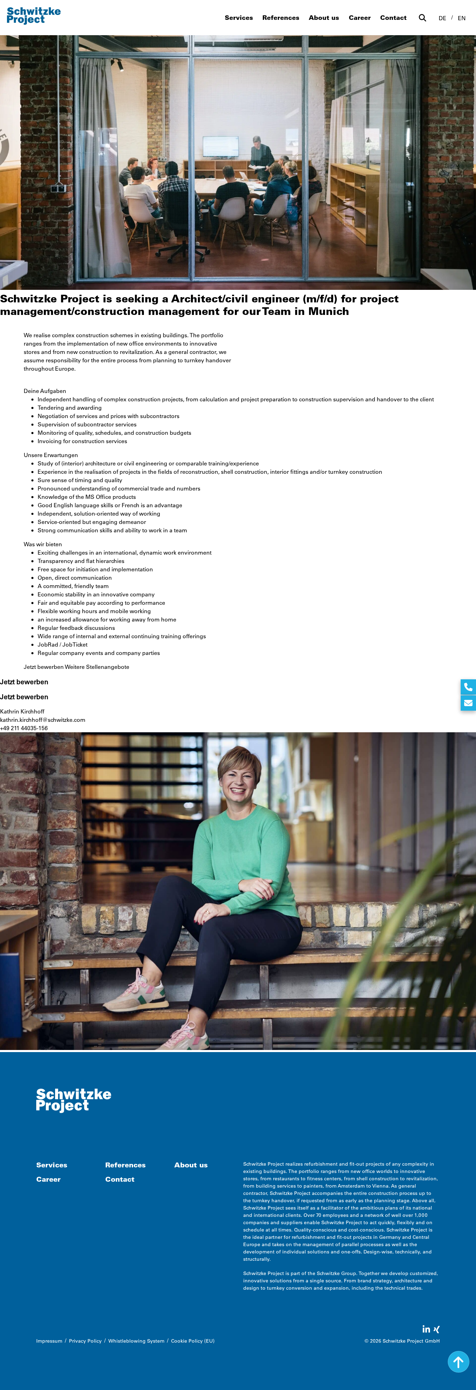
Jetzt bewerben (44, 666)
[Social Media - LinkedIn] (426, 1329)
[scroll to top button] (458, 1362)
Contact (393, 17)
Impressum (49, 1341)
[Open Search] (422, 18)
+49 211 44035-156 (24, 728)
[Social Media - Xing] (436, 1329)
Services (239, 17)
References (280, 17)
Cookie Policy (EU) (193, 1341)
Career (360, 17)
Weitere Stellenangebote (97, 666)
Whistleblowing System (136, 1341)
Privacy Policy (85, 1341)
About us (324, 17)
